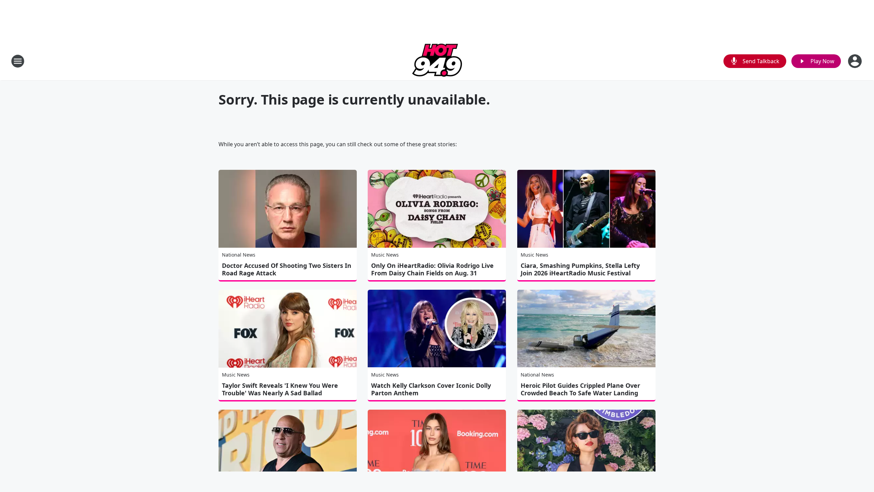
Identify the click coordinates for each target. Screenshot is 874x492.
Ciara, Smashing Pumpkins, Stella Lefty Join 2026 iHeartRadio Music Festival (580, 269)
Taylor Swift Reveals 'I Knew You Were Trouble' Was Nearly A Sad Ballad (280, 389)
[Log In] (855, 61)
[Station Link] (437, 61)
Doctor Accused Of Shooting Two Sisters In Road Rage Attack (286, 269)
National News (238, 254)
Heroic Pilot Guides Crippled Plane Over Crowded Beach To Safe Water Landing (580, 389)
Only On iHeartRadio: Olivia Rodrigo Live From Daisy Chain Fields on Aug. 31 (432, 269)
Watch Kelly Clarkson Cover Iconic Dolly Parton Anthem (431, 389)
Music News (385, 254)
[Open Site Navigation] (18, 61)
